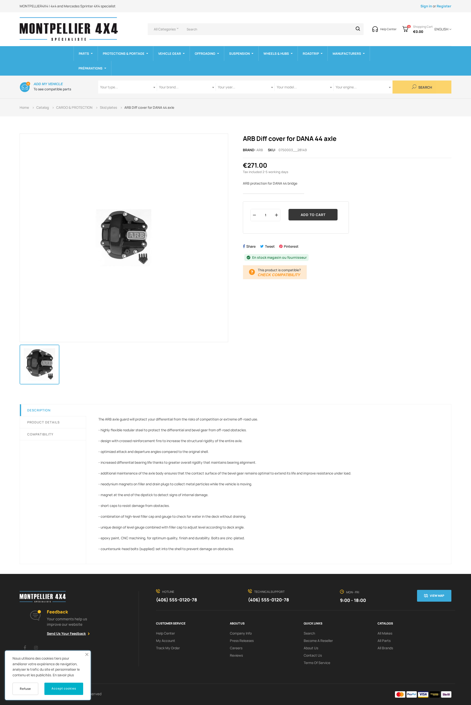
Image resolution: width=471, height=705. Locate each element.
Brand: (249, 150)
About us (311, 648)
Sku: (272, 150)
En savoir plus (63, 675)
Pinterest (291, 246)
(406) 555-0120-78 (176, 600)
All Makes (385, 633)
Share (251, 246)
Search (425, 87)
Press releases (242, 640)
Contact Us (313, 655)
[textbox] (127, 87)
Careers (236, 648)
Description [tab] (39, 410)
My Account (165, 640)
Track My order (168, 648)
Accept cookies (64, 688)
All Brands (385, 648)
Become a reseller (318, 640)
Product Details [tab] (43, 422)
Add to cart (313, 214)
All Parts (384, 640)
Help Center (165, 633)
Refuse (25, 689)
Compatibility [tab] (40, 434)
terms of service (317, 662)
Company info (241, 633)
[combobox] (127, 87)
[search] (358, 29)
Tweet (270, 246)
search (309, 633)
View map (437, 596)
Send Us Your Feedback (66, 633)
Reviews (236, 655)
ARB (259, 150)
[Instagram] (36, 647)
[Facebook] (25, 647)
